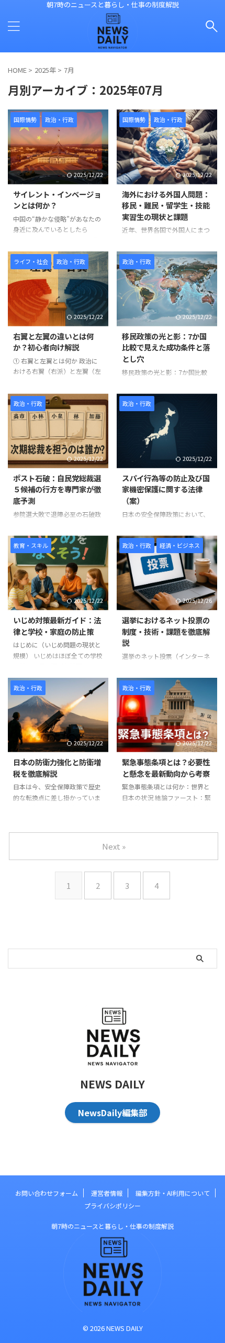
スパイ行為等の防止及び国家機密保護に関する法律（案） (166, 489)
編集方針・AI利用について (173, 1192)
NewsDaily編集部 (112, 1112)
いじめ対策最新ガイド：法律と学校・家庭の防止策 (57, 625)
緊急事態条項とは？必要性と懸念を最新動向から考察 (166, 767)
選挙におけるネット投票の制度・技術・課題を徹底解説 (166, 631)
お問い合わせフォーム (46, 1192)
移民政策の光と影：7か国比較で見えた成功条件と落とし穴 (166, 347)
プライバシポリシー (112, 1205)
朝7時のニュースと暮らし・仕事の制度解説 (112, 1225)
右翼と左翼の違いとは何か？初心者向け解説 (53, 342)
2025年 (45, 70)
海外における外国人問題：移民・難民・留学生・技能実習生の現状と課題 (166, 205)
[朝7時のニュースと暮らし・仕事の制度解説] (112, 44)
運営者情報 (106, 1192)
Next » (114, 846)
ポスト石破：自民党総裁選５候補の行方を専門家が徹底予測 (57, 489)
